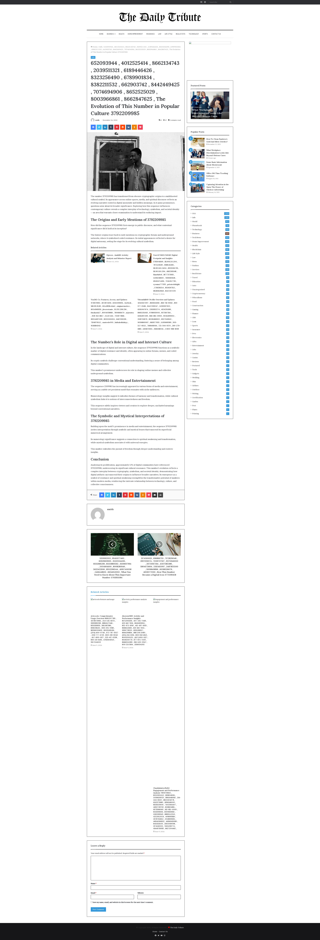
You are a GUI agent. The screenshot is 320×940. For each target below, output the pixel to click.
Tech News (196, 237)
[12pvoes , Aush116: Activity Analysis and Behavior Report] (98, 258)
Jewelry (195, 354)
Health (121, 34)
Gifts (194, 342)
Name (93, 883)
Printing (195, 414)
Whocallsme (197, 297)
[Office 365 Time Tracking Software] (197, 176)
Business (110, 34)
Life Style (168, 34)
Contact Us (216, 34)
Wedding (195, 378)
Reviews (195, 362)
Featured (196, 366)
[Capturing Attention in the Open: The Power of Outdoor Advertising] (197, 188)
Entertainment (198, 346)
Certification (197, 398)
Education (196, 281)
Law (159, 34)
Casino (195, 358)
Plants (194, 410)
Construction (197, 305)
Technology (194, 34)
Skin (194, 382)
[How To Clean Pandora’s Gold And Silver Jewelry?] (197, 142)
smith (97, 120)
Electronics (197, 338)
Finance (195, 313)
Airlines (195, 386)
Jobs (194, 350)
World (194, 221)
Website (141, 893)
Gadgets (195, 374)
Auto (194, 285)
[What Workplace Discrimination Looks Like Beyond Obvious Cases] (197, 153)
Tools (194, 370)
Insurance (150, 34)
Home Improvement (135, 34)
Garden (195, 402)
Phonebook (197, 225)
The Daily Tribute (177, 927)
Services (195, 269)
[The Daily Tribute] (160, 17)
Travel (195, 277)
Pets (194, 334)
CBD (194, 318)
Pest (194, 406)
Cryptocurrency (198, 293)
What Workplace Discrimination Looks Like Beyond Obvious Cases (207, 113)
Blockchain (196, 249)
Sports (205, 34)
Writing (195, 394)
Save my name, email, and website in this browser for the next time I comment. (123, 902)
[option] (210, 105)
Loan (194, 322)
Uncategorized (198, 289)
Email (93, 893)
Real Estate (180, 34)
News (194, 261)
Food (194, 301)
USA (194, 213)
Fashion (195, 265)
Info (100, 47)
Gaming (195, 309)
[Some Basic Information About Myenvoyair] (197, 165)
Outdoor (195, 390)
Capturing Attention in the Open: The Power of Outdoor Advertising (217, 187)
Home (101, 34)
